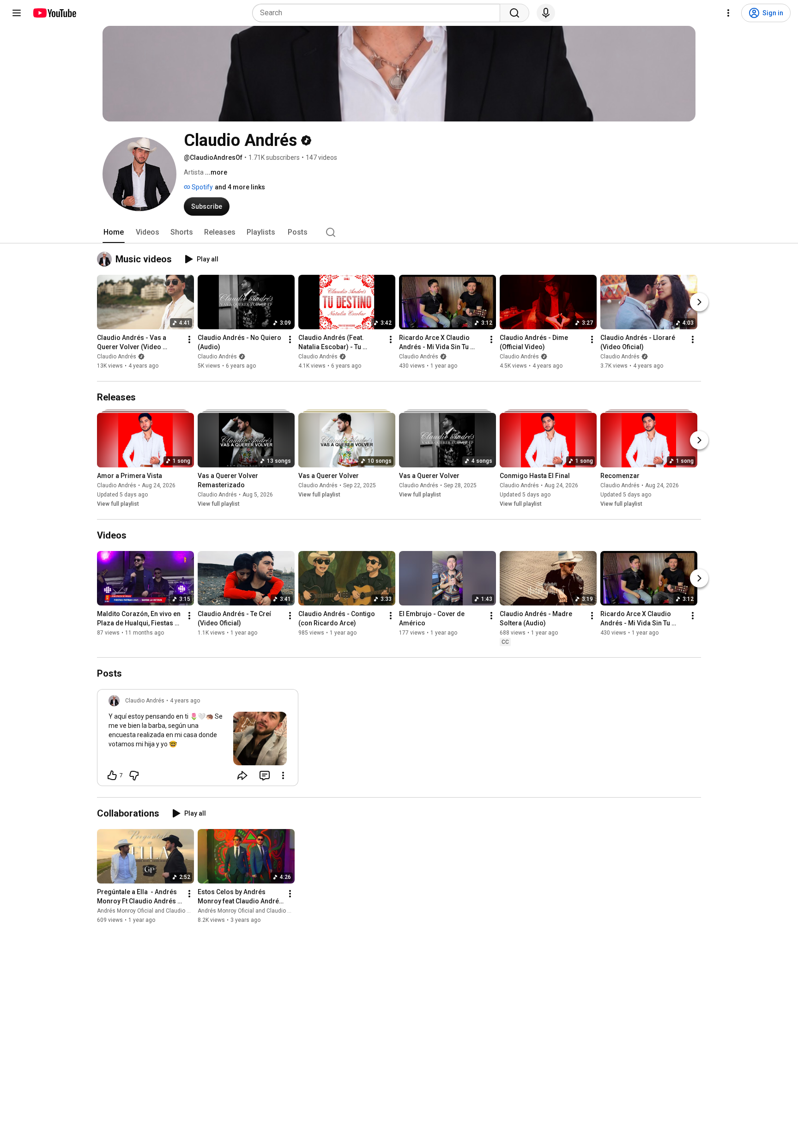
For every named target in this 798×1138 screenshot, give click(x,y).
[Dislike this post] (134, 775)
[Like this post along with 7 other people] (112, 775)
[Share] (242, 775)
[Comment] (264, 775)
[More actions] (189, 339)
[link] (198, 740)
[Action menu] (283, 775)
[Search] (514, 13)
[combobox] (379, 12)
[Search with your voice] (546, 13)
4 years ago (185, 700)
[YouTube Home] (54, 13)
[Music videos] (106, 259)
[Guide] (16, 12)
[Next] (699, 302)
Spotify (201, 187)
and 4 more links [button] (240, 187)
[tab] (114, 232)
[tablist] (399, 232)
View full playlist (118, 504)
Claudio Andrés (116, 356)
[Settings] (728, 12)
